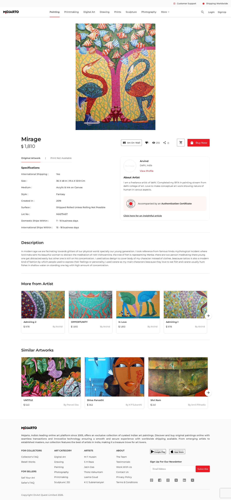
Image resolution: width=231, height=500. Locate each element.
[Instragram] (168, 480)
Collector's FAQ (29, 456)
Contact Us (122, 472)
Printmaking (71, 12)
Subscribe (203, 469)
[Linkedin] (184, 480)
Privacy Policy (124, 477)
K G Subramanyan (94, 482)
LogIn (211, 12)
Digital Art (89, 12)
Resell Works (28, 461)
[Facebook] (159, 480)
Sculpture (131, 12)
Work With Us (124, 467)
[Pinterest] (151, 480)
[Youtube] (192, 480)
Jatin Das (89, 467)
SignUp (222, 12)
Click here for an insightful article (143, 215)
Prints (117, 12)
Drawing (105, 12)
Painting (55, 12)
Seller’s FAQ (27, 482)
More (165, 12)
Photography (148, 12)
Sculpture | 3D (62, 482)
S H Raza (89, 461)
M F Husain (90, 456)
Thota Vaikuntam (93, 472)
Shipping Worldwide (215, 3)
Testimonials (123, 461)
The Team (121, 456)
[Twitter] (176, 480)
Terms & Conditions (127, 482)
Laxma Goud (91, 477)
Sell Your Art (28, 477)
